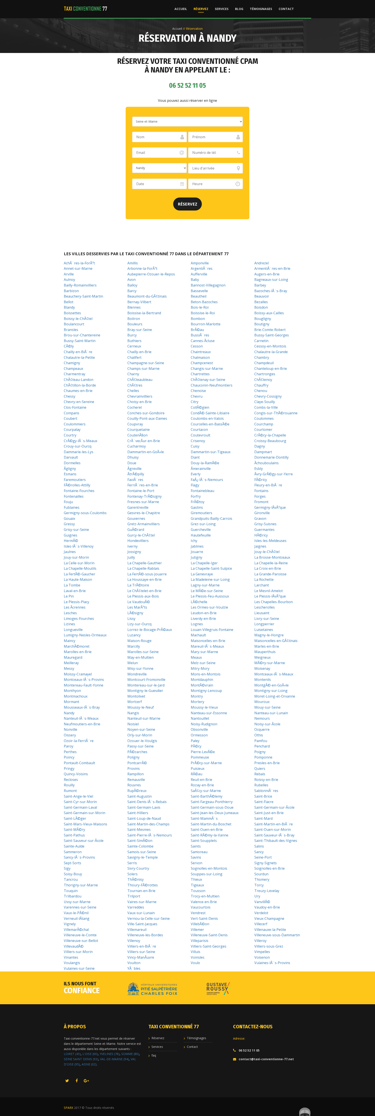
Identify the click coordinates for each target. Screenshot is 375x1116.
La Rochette (264, 579)
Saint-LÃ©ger (75, 818)
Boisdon (261, 307)
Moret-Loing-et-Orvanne (274, 696)
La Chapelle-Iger (204, 563)
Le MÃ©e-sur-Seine (207, 590)
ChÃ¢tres (134, 385)
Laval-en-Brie (75, 590)
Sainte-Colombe (140, 846)
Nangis (133, 713)
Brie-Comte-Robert (270, 329)
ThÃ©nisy (135, 879)
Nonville (70, 729)
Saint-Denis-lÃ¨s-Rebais (147, 801)
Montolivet (136, 696)
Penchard (262, 746)
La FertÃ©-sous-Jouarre (147, 574)
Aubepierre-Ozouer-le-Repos (151, 274)
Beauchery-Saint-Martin (83, 296)
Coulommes (264, 418)
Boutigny (261, 324)
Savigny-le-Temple (142, 857)
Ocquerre (262, 729)
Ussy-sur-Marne (77, 901)
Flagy (195, 485)
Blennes (134, 307)
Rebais (259, 774)
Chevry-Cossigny (268, 396)
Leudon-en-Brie (204, 613)
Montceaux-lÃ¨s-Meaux (273, 674)
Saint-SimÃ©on (139, 840)
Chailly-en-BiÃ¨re (78, 351)
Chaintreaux (201, 351)
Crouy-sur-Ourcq (77, 446)
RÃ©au (196, 774)
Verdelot (261, 912)
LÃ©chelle (199, 601)
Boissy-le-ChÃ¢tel (78, 318)
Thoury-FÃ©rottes (142, 885)
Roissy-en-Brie (266, 779)
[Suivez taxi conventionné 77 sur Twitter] (67, 1081)
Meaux (196, 657)
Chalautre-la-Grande (271, 351)
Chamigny (72, 362)
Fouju (68, 501)
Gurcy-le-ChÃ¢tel (141, 535)
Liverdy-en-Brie (203, 618)
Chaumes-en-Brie (78, 390)
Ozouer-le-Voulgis (142, 740)
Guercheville (201, 529)
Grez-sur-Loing (203, 524)
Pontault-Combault (79, 762)
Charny (133, 374)
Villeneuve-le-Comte (80, 935)
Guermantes (264, 529)
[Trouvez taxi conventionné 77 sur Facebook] (76, 1081)
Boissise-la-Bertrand (144, 313)
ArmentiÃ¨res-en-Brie (272, 268)
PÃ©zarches (137, 751)
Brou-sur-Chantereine (82, 335)
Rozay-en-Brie (202, 785)
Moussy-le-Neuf (140, 707)
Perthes (70, 751)
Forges (260, 496)
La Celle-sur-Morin (79, 563)
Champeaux (73, 368)
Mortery (197, 701)
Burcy (132, 335)
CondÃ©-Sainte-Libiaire (210, 413)
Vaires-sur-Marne (141, 901)
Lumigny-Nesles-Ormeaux (85, 635)
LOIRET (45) (72, 1054)
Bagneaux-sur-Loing (271, 279)
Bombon (198, 318)
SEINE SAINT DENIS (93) (81, 1059)
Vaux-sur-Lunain (141, 912)
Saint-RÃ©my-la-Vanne (209, 835)
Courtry (70, 435)
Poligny (133, 757)
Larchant (261, 585)
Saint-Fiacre (263, 801)
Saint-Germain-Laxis (143, 807)
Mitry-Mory (200, 668)
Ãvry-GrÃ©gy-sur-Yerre (273, 474)
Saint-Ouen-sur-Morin (272, 829)
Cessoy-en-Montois (270, 346)
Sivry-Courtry (138, 868)
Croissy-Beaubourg (270, 440)
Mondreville (137, 674)
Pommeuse (200, 757)
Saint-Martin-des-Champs (148, 824)
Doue (131, 463)
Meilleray (71, 662)
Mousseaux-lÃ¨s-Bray (82, 707)
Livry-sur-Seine (266, 618)
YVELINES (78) (110, 1054)
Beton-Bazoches (204, 302)
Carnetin (261, 340)
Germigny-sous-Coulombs (85, 512)
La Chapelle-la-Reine (271, 563)
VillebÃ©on (200, 924)
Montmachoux (75, 696)
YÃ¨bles (133, 968)
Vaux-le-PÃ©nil (76, 912)
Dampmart (263, 451)
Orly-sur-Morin (139, 735)
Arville (69, 274)
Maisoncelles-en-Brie (208, 640)
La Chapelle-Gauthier (144, 563)
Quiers (259, 768)
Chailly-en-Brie (139, 351)
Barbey (260, 285)
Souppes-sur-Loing (206, 874)
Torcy (259, 885)
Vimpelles (262, 951)
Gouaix (69, 518)
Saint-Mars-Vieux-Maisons (85, 824)
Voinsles (197, 957)
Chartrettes (200, 374)
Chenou (260, 390)
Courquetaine (138, 429)
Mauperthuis (265, 651)
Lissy (131, 618)
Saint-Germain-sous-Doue (212, 807)
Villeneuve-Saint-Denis (209, 935)
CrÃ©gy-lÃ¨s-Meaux (80, 440)
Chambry (261, 357)
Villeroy (260, 940)
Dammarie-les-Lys (78, 451)
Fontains (261, 490)
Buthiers (134, 340)
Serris (132, 863)
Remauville (136, 779)
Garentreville (137, 507)
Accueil (180, 9)
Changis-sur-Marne (207, 368)
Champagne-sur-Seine (145, 362)
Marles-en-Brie (266, 646)
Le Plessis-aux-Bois (143, 596)
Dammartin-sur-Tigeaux (210, 451)
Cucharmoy (136, 446)
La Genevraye (202, 574)
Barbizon (71, 290)
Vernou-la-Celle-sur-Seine (148, 918)
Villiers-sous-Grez (268, 946)
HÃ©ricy (261, 535)
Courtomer (263, 429)
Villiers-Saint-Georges (208, 946)
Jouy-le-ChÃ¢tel (267, 551)
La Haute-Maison (78, 579)
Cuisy (195, 446)
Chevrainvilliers (139, 396)
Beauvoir (261, 296)
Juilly (131, 557)
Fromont (261, 501)
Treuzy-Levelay (266, 890)
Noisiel (133, 724)
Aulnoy (69, 279)
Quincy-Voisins (76, 774)
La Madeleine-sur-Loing (210, 579)
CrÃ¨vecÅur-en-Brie (143, 440)
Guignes (70, 535)
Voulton (133, 962)
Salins (259, 846)
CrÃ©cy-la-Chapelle (270, 435)
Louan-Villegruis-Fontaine (212, 629)
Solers (132, 874)
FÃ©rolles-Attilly (77, 485)
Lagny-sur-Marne (205, 585)
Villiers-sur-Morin (78, 951)
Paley (195, 740)
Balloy (132, 285)
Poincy (69, 757)
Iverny (132, 546)
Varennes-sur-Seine (80, 907)
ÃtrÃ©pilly (135, 474)
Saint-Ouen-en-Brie (207, 829)
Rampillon (135, 774)
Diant (195, 457)
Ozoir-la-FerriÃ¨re (79, 740)
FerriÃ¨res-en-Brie (142, 485)
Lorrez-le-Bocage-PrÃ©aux (149, 629)
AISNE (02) (89, 1064)
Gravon (260, 518)
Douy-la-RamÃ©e (205, 463)
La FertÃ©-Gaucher (79, 574)
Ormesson (199, 735)
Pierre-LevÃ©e (203, 751)
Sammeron (73, 851)
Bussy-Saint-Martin (79, 340)
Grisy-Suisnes (265, 524)
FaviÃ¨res (135, 479)
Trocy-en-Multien (205, 896)
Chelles (133, 390)
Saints (196, 846)
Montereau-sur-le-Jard (145, 685)
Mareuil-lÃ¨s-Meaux (207, 646)
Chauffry (261, 385)
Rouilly (69, 785)
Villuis (195, 951)
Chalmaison (200, 357)
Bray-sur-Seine (139, 329)
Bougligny (262, 318)
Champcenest (202, 362)
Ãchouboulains (266, 463)
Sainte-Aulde (74, 846)
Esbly (258, 468)
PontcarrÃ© (137, 762)
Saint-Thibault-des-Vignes (275, 840)
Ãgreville (134, 468)
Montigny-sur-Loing (271, 690)
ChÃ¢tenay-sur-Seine (208, 379)
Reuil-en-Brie (201, 779)
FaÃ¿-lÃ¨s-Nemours (207, 479)
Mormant (71, 701)
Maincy (69, 640)
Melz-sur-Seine (203, 662)
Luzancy (134, 635)
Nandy (69, 713)
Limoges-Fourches (79, 618)
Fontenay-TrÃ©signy (144, 496)
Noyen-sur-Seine (141, 729)
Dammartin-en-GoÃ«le (145, 451)
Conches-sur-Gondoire (145, 413)
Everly (196, 474)
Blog (239, 9)
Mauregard (73, 657)
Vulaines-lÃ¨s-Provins (272, 962)
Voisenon (262, 957)
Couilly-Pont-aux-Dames (147, 418)
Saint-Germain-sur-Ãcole (274, 807)
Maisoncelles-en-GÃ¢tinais (276, 640)
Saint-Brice (263, 796)
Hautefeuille (201, 535)
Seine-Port (263, 857)
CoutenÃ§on (137, 435)
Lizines (69, 624)
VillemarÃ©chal (76, 929)
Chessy (69, 396)
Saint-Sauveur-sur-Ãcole (84, 840)
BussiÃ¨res (200, 335)
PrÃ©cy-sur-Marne (206, 762)
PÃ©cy (196, 746)
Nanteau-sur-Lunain (271, 713)
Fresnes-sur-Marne (143, 501)
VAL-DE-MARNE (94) (114, 1059)
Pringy (69, 768)
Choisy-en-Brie (139, 401)
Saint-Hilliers (137, 812)
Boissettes (72, 313)
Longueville (73, 629)
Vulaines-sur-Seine (79, 968)
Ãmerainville (201, 468)
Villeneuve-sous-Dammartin (277, 935)
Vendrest (198, 912)
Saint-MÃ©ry (74, 829)
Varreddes (135, 907)
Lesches (70, 613)
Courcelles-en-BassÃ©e (210, 424)
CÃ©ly (69, 346)
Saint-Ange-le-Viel (78, 796)
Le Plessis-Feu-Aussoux (210, 596)
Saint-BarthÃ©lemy (206, 796)
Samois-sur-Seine (141, 851)
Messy (69, 668)
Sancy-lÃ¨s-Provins (79, 857)
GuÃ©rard (135, 529)
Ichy (194, 540)
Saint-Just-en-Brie (269, 812)
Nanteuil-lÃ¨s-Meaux (81, 718)
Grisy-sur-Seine (76, 529)
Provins (133, 768)
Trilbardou (72, 896)
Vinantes (71, 957)
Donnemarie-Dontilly (271, 457)
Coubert (70, 418)
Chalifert (134, 357)
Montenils (262, 679)
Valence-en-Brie (204, 901)
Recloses (71, 779)
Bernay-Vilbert (139, 302)
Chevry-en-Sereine (79, 401)
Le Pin (69, 596)
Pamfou (260, 740)
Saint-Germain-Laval (80, 807)
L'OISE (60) (90, 1054)
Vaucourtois (201, 907)
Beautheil (198, 296)
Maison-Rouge (139, 640)
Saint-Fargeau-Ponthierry (212, 801)
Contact (286, 9)
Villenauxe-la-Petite (270, 929)
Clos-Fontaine (75, 407)
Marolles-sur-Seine (143, 651)
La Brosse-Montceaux (272, 557)
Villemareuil (136, 929)
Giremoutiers (201, 512)
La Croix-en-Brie (267, 568)
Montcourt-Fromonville (146, 679)
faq (153, 1055)
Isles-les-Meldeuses (270, 540)
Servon (196, 863)
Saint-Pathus (74, 835)
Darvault (71, 457)
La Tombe (72, 585)
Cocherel (134, 407)
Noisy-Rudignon (204, 724)
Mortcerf (134, 701)
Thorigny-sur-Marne (81, 885)
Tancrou (71, 879)
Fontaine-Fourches (79, 490)
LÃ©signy (135, 613)
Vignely (70, 924)
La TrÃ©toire (138, 585)
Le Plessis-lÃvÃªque (270, 596)
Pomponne (263, 757)
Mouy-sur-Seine (267, 707)
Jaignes (260, 546)
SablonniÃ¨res (266, 790)
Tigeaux (197, 885)
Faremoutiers (75, 479)
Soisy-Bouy (73, 874)
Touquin (71, 890)
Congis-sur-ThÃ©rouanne (276, 413)
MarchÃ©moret (76, 646)
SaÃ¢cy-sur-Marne (206, 790)
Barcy (132, 290)
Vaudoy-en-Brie (267, 907)
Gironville (262, 512)
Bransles (71, 329)
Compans (71, 413)
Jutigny (196, 557)
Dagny (259, 446)
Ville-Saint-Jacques (142, 924)
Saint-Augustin (139, 796)
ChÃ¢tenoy (263, 379)
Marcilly (133, 646)
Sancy (259, 851)
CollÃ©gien (200, 407)
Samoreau (199, 851)
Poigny (260, 751)
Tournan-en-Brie (141, 890)
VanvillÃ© (262, 901)
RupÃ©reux (136, 790)
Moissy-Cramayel (78, 674)
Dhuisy (133, 457)
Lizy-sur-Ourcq (139, 624)
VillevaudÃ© (74, 946)
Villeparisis (199, 940)
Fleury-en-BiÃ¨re (268, 485)
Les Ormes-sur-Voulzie (209, 607)
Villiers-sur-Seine (141, 951)
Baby (195, 279)
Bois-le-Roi (200, 307)
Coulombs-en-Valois (207, 418)
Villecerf (260, 924)
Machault (198, 635)
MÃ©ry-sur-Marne (269, 662)
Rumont (70, 790)
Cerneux (134, 346)
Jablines (197, 546)
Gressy (69, 524)
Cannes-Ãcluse (203, 340)
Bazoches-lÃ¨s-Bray (270, 290)
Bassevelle (199, 290)
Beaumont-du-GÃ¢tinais (147, 296)
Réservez (201, 9)
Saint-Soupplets (204, 840)
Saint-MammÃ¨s (204, 818)
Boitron (133, 318)
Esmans (70, 474)
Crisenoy (198, 440)
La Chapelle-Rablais (143, 568)
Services (222, 9)
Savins (196, 857)
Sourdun (261, 874)
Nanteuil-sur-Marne (143, 718)
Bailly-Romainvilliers (80, 285)
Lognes (197, 624)
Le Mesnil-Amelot (268, 590)
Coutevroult (200, 435)
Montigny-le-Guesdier (145, 690)
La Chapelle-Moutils (80, 568)
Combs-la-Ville (266, 407)
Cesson (197, 346)
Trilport (133, 896)
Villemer (197, 929)
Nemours (262, 718)
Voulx (195, 962)
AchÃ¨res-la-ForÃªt (79, 263)
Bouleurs (134, 324)
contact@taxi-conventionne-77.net (266, 1059)
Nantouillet (200, 718)
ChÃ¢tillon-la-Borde (80, 385)
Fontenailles (74, 496)
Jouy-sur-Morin (76, 557)
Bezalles (261, 302)
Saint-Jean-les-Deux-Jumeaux (214, 812)
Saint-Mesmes (139, 829)
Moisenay (262, 668)
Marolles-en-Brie (78, 651)
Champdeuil (264, 362)
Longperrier (264, 624)
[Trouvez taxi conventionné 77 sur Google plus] (86, 1081)
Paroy (68, 746)
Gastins (197, 507)
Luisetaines (263, 629)
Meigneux (262, 657)
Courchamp (263, 424)
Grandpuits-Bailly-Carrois (211, 518)
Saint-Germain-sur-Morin (84, 812)
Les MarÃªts (137, 607)
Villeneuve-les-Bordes (145, 935)
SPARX (68, 1108)
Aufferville (199, 274)
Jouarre (197, 551)
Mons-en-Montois (205, 674)
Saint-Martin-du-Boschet (211, 824)
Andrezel (261, 263)
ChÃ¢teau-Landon (78, 379)
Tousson (198, 890)
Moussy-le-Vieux (204, 707)
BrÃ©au (197, 329)
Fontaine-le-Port (140, 490)
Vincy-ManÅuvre (140, 957)
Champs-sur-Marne (143, 368)
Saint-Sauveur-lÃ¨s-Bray (274, 835)
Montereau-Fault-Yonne (83, 685)
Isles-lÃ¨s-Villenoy (79, 546)
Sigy (67, 868)
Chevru (196, 396)
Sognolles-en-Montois (209, 868)
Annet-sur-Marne (78, 268)
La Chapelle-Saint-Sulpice (211, 568)
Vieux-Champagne (269, 918)
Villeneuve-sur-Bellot (81, 940)
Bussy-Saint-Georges (271, 335)
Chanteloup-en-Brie (270, 368)
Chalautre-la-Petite (79, 357)
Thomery (261, 879)
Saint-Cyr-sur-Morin (80, 801)
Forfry (196, 496)
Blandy (69, 307)
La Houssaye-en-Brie (144, 579)
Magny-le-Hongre (269, 635)
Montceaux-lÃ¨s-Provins (84, 679)
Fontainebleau (202, 490)
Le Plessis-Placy (76, 601)
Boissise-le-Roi (203, 313)
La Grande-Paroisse (270, 574)
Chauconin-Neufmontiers (211, 385)
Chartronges (264, 374)
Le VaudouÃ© (138, 601)
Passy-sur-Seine (140, 746)
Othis (258, 735)
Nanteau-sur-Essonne (209, 713)
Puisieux (197, 768)
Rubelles (261, 785)
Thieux (196, 879)
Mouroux (262, 701)
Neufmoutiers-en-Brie (82, 724)
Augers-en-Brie (267, 274)
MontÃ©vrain (202, 685)
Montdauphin (202, 679)
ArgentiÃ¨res (201, 268)
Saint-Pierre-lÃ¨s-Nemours (149, 835)
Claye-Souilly (264, 401)
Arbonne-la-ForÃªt (142, 268)
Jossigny (134, 551)
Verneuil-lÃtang (76, 918)
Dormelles (72, 463)
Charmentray (74, 374)
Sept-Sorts (72, 863)
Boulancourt (74, 324)
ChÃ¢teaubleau (139, 379)
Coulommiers (75, 424)
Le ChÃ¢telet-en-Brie (144, 590)
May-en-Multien (140, 657)
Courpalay (72, 429)
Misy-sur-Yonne (140, 668)
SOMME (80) (130, 1054)
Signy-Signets (265, 863)
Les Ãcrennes (75, 607)
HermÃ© (71, 540)
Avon (131, 279)
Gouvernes (136, 518)
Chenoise (198, 390)
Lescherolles (264, 607)
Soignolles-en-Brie (269, 868)
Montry (197, 696)
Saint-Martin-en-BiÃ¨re (273, 824)
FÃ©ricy (260, 479)
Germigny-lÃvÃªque (270, 507)
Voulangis (72, 962)
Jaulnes (70, 551)
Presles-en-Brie (267, 762)
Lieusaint (261, 613)
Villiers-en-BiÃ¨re (141, 946)
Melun (132, 662)
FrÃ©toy (197, 501)
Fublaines (71, 507)
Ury (257, 896)
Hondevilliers (138, 540)
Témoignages (261, 9)
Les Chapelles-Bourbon (273, 601)
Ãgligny (70, 468)
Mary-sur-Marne (204, 651)
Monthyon (72, 690)
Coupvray (135, 424)
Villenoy (133, 940)
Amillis (132, 263)
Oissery (70, 735)
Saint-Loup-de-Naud (144, 818)
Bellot (68, 302)
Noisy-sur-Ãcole (267, 724)
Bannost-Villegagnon (208, 285)
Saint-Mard (263, 818)
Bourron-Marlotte (205, 324)
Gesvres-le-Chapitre (143, 512)
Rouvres (134, 785)
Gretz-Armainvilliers (143, 524)
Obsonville (199, 729)
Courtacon (199, 429)
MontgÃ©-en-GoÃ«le (271, 685)
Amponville (200, 263)
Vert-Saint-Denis (204, 918)
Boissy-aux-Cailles (269, 313)
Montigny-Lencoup (206, 690)
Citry (194, 401)
